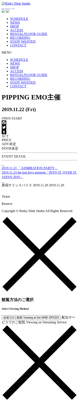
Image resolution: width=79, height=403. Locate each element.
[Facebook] (39, 122)
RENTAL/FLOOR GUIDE (28, 34)
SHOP (14, 26)
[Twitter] (39, 127)
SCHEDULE (19, 18)
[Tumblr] (39, 132)
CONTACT (18, 45)
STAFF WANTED (23, 41)
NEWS (15, 22)
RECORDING (20, 37)
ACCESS (16, 30)
